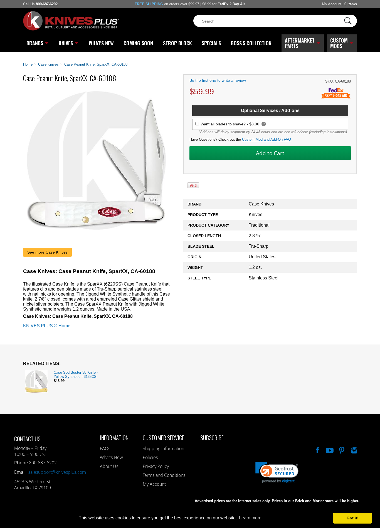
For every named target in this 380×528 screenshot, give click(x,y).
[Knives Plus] (71, 29)
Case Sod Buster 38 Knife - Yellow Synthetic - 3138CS (76, 374)
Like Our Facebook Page (316, 449)
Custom (339, 43)
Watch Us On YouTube (329, 449)
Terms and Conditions (164, 475)
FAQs (105, 448)
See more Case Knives (47, 252)
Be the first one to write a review (217, 80)
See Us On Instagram (353, 449)
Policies (150, 457)
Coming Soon (138, 43)
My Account (331, 4)
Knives (66, 43)
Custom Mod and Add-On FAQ (266, 139)
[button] (379, 526)
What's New (101, 43)
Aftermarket (300, 43)
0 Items (350, 4)
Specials (211, 43)
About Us (109, 466)
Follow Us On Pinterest (341, 449)
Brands (34, 43)
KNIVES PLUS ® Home (46, 325)
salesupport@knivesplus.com (57, 472)
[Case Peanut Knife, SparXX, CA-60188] (96, 228)
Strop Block (177, 43)
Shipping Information (163, 448)
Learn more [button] (250, 517)
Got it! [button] (353, 518)
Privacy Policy (156, 466)
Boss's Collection (251, 43)
